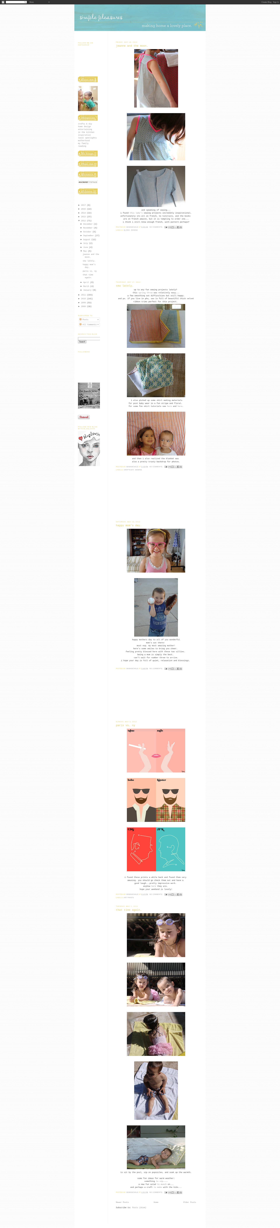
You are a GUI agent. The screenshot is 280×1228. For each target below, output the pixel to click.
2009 (84, 303)
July (86, 243)
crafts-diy (129, 470)
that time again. (129, 910)
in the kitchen (86, 132)
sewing (134, 230)
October (88, 232)
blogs (127, 230)
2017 (84, 205)
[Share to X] (175, 227)
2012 (84, 221)
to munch (162, 1184)
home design (84, 127)
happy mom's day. (129, 525)
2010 (84, 299)
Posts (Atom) (139, 1208)
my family (83, 143)
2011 (84, 295)
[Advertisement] (156, 258)
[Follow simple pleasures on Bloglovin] (89, 465)
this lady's (136, 213)
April (86, 282)
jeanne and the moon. (132, 45)
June (86, 247)
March (86, 286)
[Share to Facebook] (178, 227)
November (88, 228)
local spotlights (87, 138)
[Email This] (169, 227)
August (87, 239)
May (85, 251)
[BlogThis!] (172, 227)
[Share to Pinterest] (180, 227)
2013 (84, 217)
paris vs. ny (125, 725)
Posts (84, 320)
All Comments (89, 325)
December (88, 224)
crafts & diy (85, 124)
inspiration (84, 135)
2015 (84, 209)
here (169, 406)
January (88, 290)
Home (156, 1202)
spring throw (146, 293)
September (89, 236)
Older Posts (189, 1202)
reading (82, 146)
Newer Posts (122, 1202)
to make (158, 1187)
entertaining (85, 129)
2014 (84, 213)
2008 (84, 306)
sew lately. (125, 285)
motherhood (84, 141)
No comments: (156, 227)
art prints (129, 897)
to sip (159, 1181)
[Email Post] (165, 227)
